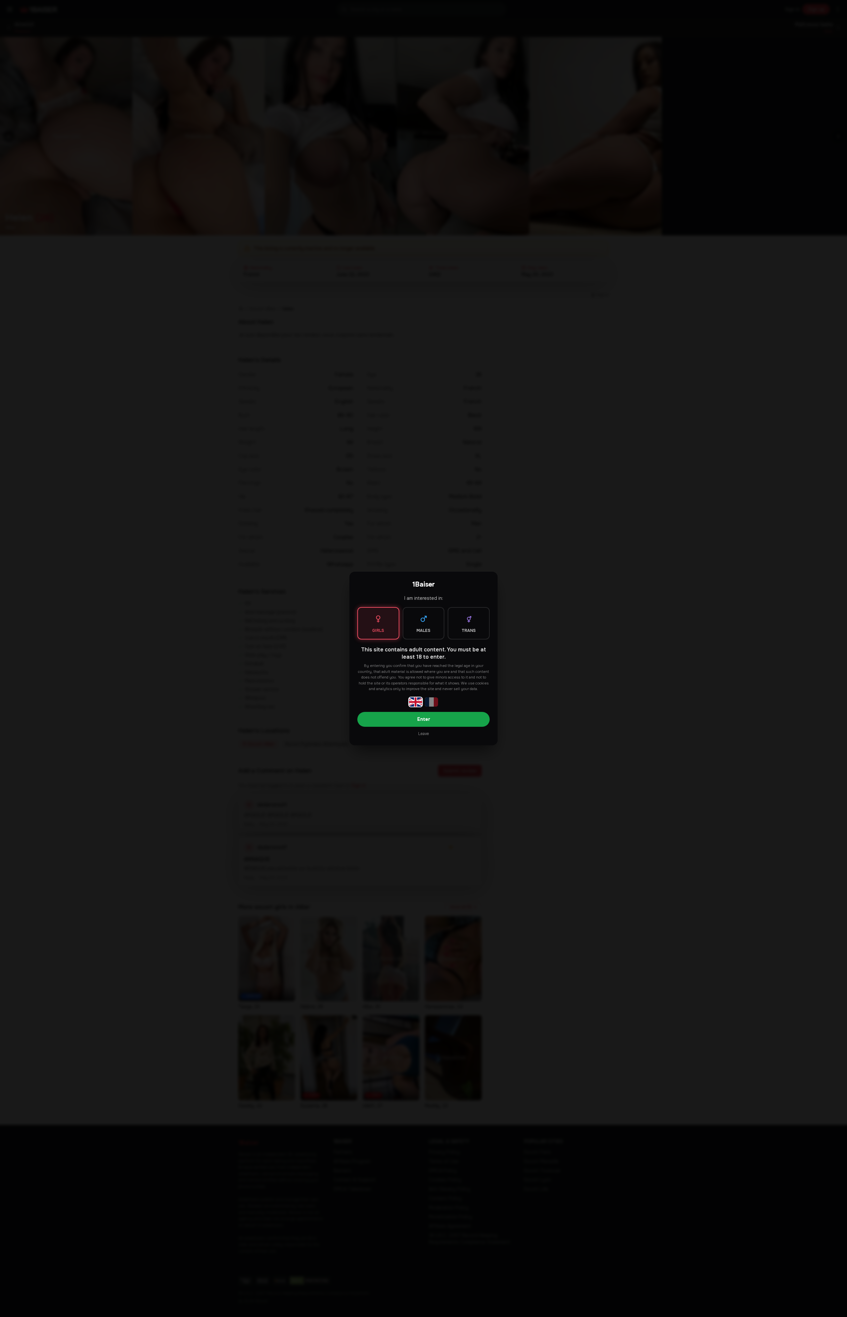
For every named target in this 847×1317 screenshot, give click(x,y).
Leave (423, 733)
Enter (423, 719)
